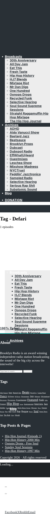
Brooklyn (33, 393)
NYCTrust (17, 170)
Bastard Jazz (19, 136)
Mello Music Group (23, 408)
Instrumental (28, 404)
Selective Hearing (23, 102)
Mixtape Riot (19, 83)
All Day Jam (19, 64)
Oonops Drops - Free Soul (21, 443)
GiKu (46, 400)
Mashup (14, 408)
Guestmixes (19, 159)
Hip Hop (13, 404)
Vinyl (12, 415)
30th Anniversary (23, 60)
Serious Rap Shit (22, 185)
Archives (11, 125)
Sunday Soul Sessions (19, 447)
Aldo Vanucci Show (24, 132)
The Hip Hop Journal (25, 121)
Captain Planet (42, 393)
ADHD (14, 128)
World (17, 415)
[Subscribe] (6, 486)
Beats (25, 392)
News (39, 408)
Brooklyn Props (21, 144)
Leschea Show (21, 163)
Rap (19, 411)
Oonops (44, 408)
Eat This (16, 68)
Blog (8, 193)
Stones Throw (43, 412)
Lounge (8, 408)
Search (27, 371)
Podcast (2, 411)
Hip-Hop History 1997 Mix (22, 451)
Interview (38, 404)
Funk (41, 400)
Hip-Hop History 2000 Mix (22, 440)
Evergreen (11, 400)
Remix (31, 411)
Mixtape (34, 408)
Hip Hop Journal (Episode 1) (23, 436)
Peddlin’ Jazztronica (25, 174)
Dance (3, 396)
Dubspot (37, 396)
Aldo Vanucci (4, 393)
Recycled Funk (21, 98)
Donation (13, 200)
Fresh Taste (18, 72)
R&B (10, 412)
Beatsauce (18, 140)
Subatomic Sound (23, 189)
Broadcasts (13, 56)
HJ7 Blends (18, 79)
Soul (36, 411)
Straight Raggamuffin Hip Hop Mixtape (29, 115)
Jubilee (2, 408)
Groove (3, 404)
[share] (6, 493)
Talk (1, 415)
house (21, 404)
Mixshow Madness (24, 166)
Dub (32, 396)
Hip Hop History (22, 75)
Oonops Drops (21, 94)
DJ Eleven (17, 396)
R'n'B (14, 412)
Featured (32, 399)
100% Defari (10, 328)
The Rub (7, 415)
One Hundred (20, 91)
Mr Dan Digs (19, 87)
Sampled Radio (21, 178)
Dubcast (16, 147)
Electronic (3, 400)
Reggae (24, 411)
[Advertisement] (25, 255)
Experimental (21, 400)
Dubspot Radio (21, 151)
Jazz (46, 404)
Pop (6, 412)
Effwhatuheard (45, 396)
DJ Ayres (11, 396)
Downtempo (25, 396)
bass (10, 393)
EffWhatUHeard (22, 155)
